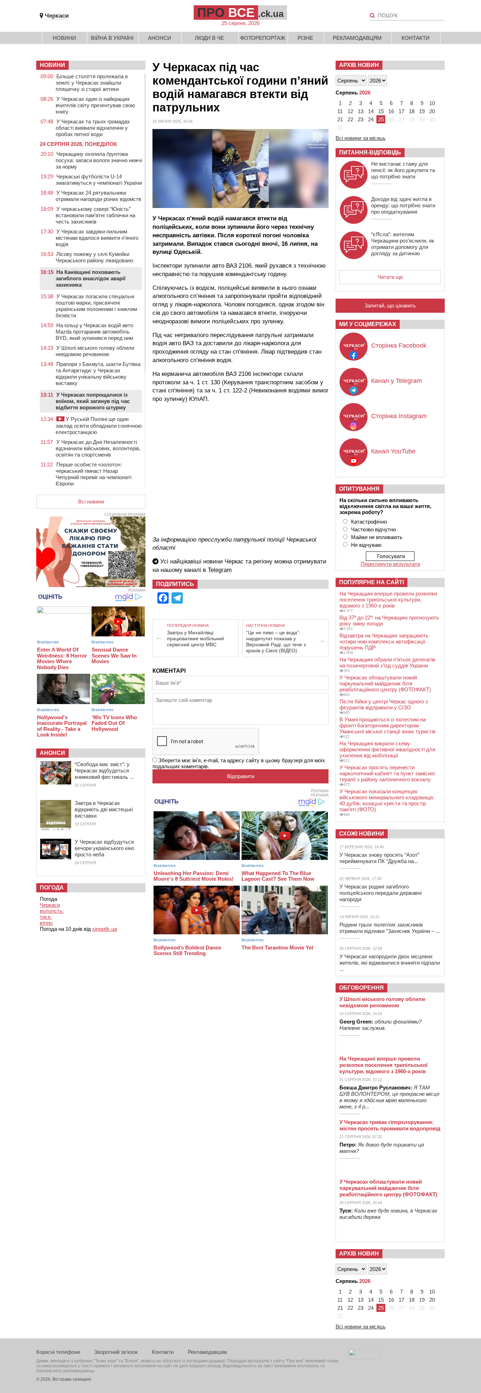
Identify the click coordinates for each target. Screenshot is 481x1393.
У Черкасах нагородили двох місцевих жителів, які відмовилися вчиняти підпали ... (389, 962)
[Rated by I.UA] (364, 1358)
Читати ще (390, 277)
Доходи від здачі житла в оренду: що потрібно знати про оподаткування (403, 205)
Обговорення (361, 988)
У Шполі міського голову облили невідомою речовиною (95, 351)
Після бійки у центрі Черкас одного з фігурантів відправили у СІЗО (383, 704)
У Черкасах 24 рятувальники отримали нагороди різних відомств (98, 196)
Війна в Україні (112, 38)
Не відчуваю (366, 545)
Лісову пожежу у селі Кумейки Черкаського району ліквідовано (94, 257)
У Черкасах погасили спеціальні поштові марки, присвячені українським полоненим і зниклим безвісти (96, 305)
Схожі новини (361, 834)
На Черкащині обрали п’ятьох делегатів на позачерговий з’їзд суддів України (387, 662)
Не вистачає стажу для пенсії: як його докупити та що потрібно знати (403, 170)
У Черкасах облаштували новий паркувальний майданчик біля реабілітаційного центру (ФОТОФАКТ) (385, 683)
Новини (64, 38)
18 (411, 111)
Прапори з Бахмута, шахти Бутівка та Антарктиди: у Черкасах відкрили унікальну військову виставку (98, 373)
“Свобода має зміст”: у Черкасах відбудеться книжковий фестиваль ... (104, 770)
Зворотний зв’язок (116, 1352)
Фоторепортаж (262, 38)
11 (340, 111)
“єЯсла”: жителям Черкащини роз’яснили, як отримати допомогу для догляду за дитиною (402, 243)
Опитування (359, 489)
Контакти (415, 38)
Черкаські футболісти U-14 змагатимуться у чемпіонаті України (99, 179)
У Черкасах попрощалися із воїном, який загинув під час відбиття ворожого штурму (93, 401)
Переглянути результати (390, 564)
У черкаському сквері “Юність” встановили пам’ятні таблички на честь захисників (95, 215)
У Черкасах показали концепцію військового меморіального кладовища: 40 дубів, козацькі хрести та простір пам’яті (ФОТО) (386, 800)
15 (381, 111)
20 (432, 111)
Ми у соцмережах (367, 324)
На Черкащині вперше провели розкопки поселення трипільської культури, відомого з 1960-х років (388, 600)
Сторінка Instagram (399, 416)
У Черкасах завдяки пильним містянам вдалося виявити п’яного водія (97, 237)
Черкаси (57, 15)
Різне (305, 38)
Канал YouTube (393, 451)
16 (391, 111)
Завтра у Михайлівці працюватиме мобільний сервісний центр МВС (195, 638)
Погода (52, 888)
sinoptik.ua (104, 929)
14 (371, 111)
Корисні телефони (58, 1352)
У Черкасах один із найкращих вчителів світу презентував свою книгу (95, 105)
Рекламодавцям (357, 38)
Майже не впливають (376, 537)
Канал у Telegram (396, 380)
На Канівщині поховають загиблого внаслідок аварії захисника (90, 278)
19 (422, 111)
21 (340, 119)
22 (350, 119)
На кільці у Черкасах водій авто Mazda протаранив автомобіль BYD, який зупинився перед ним (94, 331)
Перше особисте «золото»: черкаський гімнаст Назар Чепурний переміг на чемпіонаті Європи (93, 474)
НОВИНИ (52, 65)
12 (350, 111)
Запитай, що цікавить (390, 305)
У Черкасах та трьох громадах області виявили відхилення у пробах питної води (93, 127)
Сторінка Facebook (398, 345)
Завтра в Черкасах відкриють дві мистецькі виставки (104, 809)
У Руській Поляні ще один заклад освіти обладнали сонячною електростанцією (99, 425)
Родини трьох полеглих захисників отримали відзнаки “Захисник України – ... (389, 928)
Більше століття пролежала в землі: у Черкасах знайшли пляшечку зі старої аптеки (92, 82)
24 (371, 119)
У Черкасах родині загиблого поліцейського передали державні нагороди (380, 893)
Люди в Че (209, 38)
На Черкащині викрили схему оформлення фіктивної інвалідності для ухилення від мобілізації (387, 749)
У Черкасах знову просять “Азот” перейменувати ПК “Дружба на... (379, 858)
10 (432, 103)
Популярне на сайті (371, 582)
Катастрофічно (369, 522)
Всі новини (91, 502)
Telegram (220, 570)
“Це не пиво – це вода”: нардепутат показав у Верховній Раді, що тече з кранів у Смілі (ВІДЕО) (276, 641)
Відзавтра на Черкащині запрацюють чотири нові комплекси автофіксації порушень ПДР (384, 641)
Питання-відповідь (370, 152)
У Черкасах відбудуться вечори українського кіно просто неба (104, 848)
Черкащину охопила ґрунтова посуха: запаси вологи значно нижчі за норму (99, 160)
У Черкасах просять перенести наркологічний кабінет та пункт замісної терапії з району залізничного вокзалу (387, 773)
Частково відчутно (373, 529)
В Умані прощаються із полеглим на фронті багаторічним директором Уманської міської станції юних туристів (387, 725)
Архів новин (359, 65)
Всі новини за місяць (361, 138)
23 (360, 119)
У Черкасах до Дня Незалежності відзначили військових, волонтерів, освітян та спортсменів (98, 448)
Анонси (159, 38)
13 (360, 111)
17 (401, 111)
